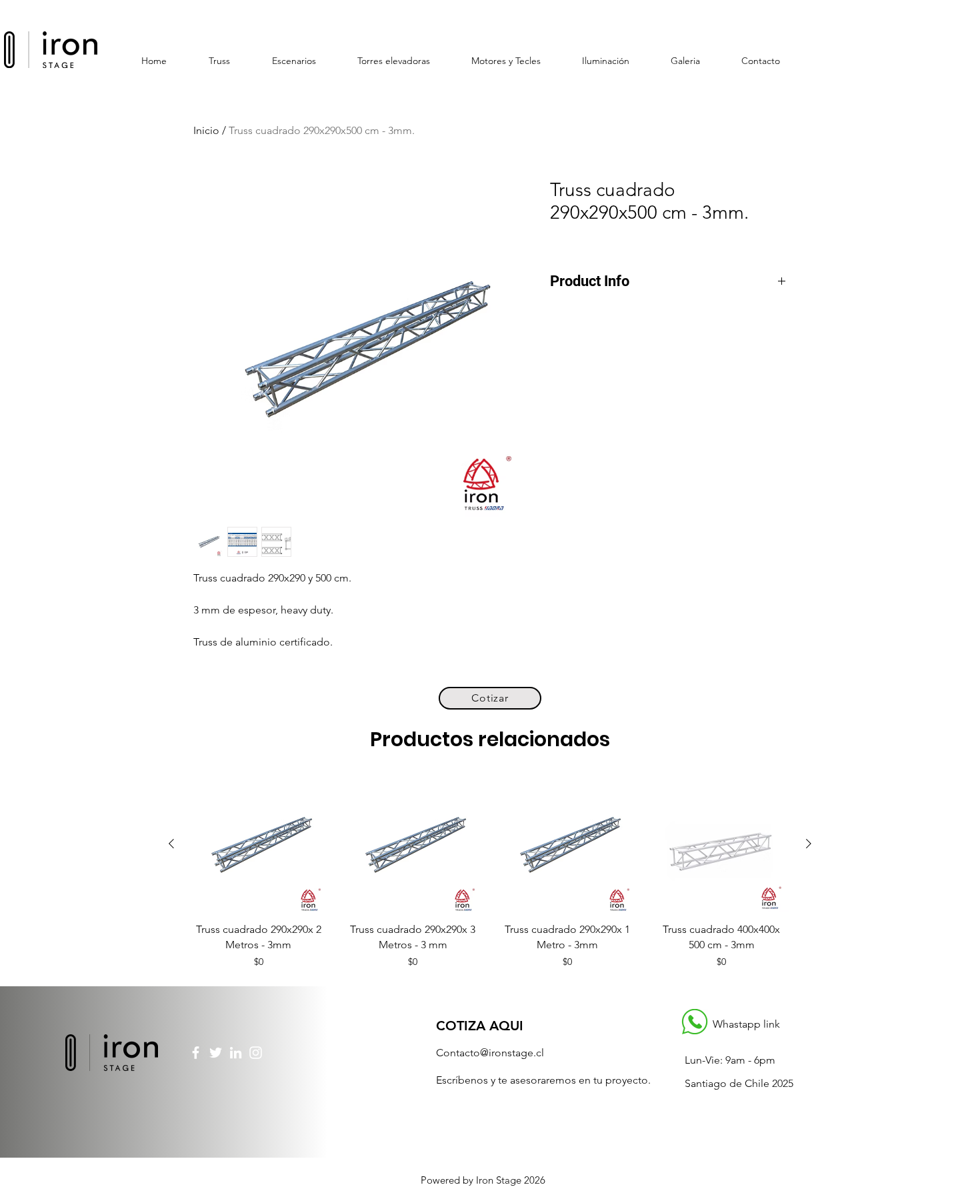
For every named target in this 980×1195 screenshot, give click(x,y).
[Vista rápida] (259, 844)
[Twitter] (215, 1052)
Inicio (206, 130)
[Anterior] (171, 844)
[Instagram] (255, 1052)
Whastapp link (746, 1024)
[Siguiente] (809, 844)
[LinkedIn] (235, 1052)
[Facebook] (195, 1052)
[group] (490, 873)
